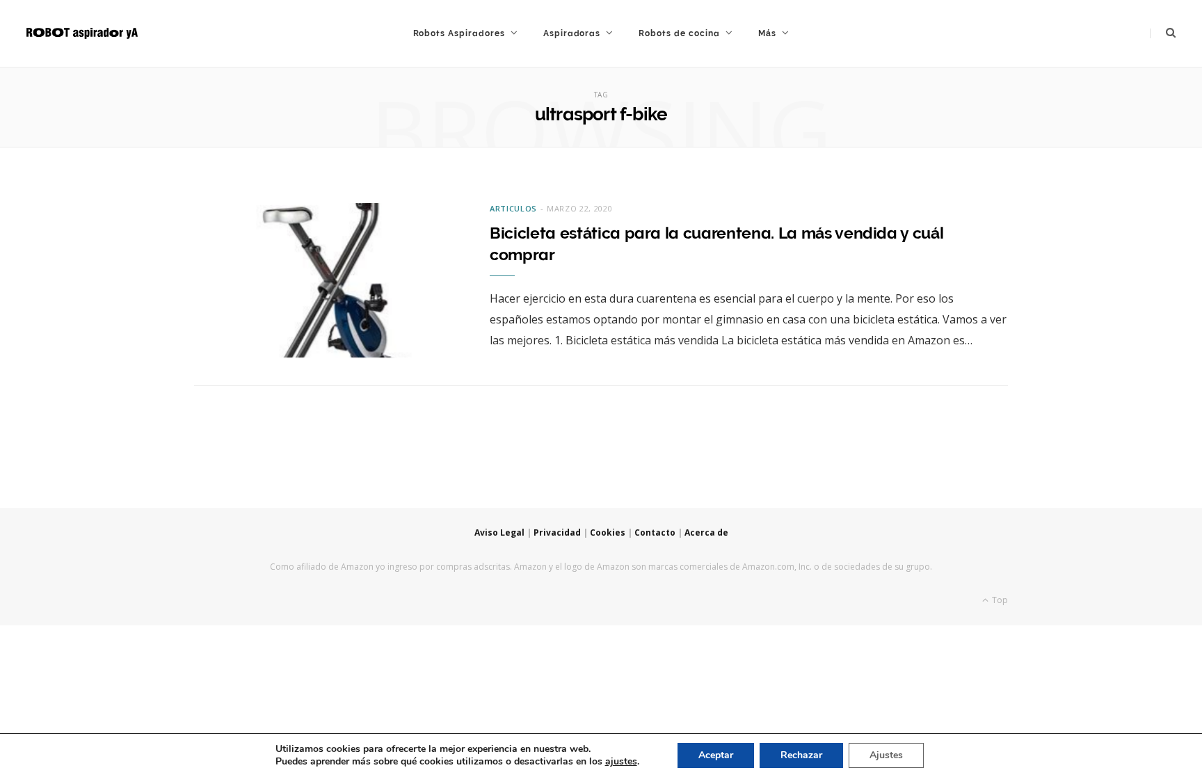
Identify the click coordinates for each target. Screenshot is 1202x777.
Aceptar (715, 755)
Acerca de (706, 532)
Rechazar (801, 755)
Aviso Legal (499, 532)
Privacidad (557, 532)
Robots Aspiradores (459, 33)
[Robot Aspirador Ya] (82, 33)
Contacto (654, 532)
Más (767, 33)
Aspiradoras (572, 33)
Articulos (513, 208)
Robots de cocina (679, 33)
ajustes (621, 761)
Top (999, 600)
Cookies (607, 532)
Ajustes (886, 755)
